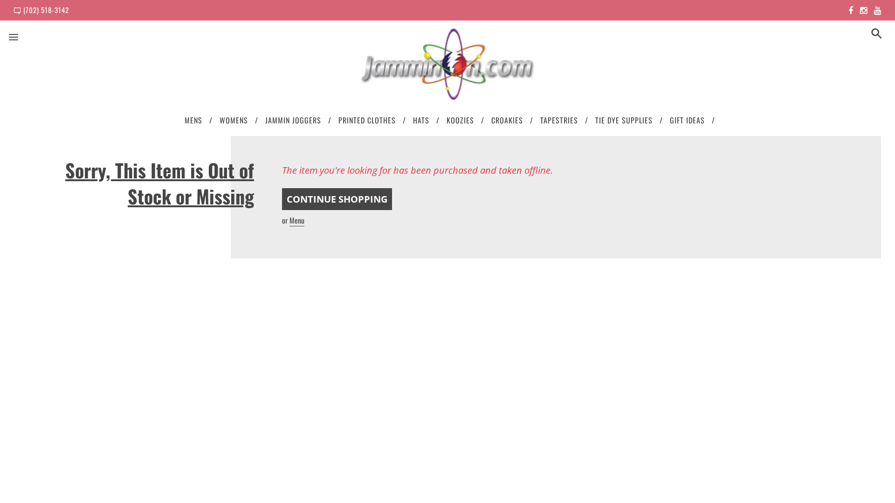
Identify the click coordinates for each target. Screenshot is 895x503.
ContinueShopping (337, 199)
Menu (296, 220)
